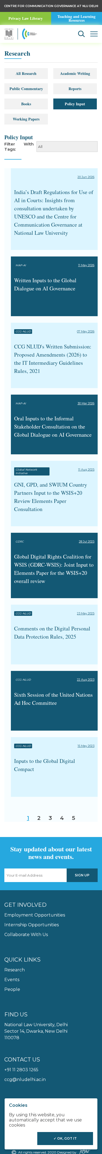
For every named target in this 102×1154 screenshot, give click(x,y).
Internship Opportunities (31, 924)
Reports (75, 88)
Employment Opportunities (34, 915)
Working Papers (26, 119)
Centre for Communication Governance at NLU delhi (51, 6)
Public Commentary (26, 88)
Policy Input (75, 104)
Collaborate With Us (26, 934)
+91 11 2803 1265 (21, 1069)
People (12, 989)
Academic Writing (75, 73)
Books (26, 104)
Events (11, 979)
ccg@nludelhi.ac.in (25, 1079)
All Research (26, 73)
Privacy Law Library (25, 18)
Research (14, 969)
